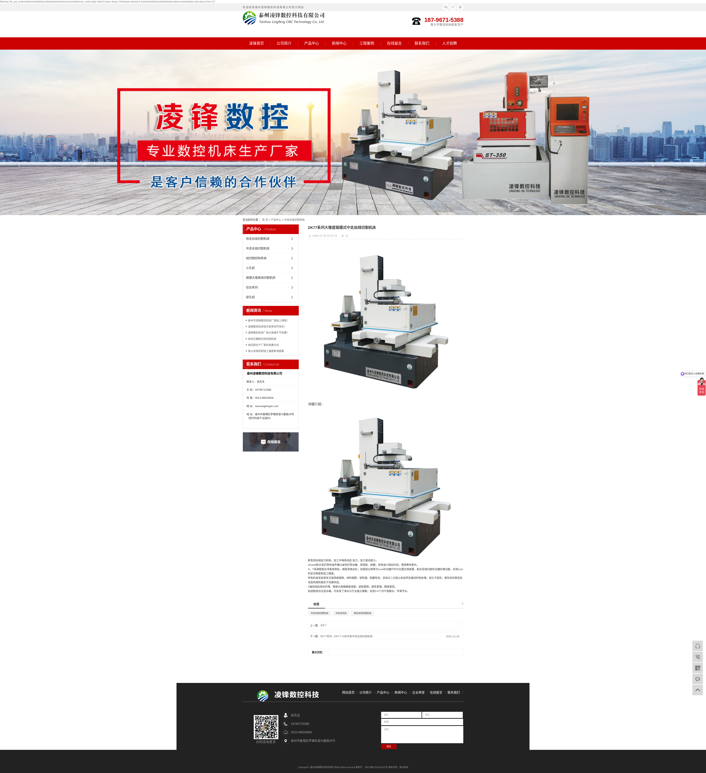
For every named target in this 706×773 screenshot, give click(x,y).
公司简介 (284, 43)
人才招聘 (449, 43)
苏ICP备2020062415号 (376, 767)
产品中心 (311, 43)
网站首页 (348, 692)
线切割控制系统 (256, 258)
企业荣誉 (418, 692)
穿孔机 (250, 297)
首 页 (265, 219)
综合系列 (252, 287)
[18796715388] (697, 657)
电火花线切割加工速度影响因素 (266, 350)
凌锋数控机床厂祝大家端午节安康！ (268, 332)
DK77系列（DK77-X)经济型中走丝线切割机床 (346, 636)
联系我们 (422, 43)
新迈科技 (404, 767)
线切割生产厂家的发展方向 (263, 344)
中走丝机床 (341, 613)
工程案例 (366, 43)
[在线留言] (697, 679)
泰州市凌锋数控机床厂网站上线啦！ (268, 320)
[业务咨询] (697, 646)
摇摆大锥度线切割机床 (260, 277)
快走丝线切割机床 (258, 238)
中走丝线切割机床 (294, 219)
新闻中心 (339, 43)
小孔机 (250, 267)
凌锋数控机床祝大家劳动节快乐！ (267, 326)
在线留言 (394, 43)
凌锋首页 (256, 43)
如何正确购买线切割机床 (262, 338)
